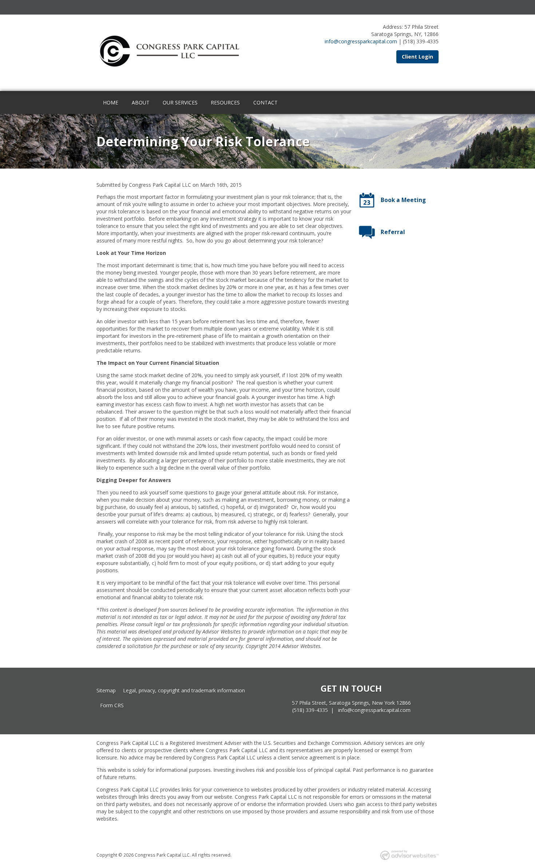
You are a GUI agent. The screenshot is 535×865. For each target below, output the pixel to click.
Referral (393, 232)
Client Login (417, 56)
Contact (265, 102)
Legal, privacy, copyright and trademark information (184, 690)
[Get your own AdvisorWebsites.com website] (409, 855)
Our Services (180, 102)
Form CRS (112, 705)
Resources (225, 102)
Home (110, 102)
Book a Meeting (403, 200)
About (141, 102)
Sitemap (106, 690)
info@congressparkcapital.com (361, 41)
